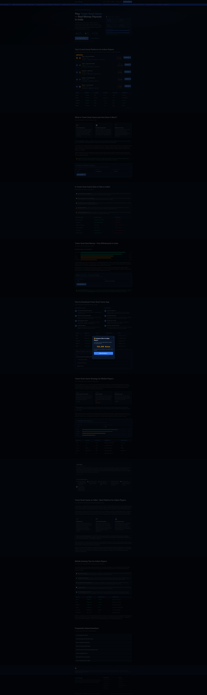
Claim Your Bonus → (103, 353)
